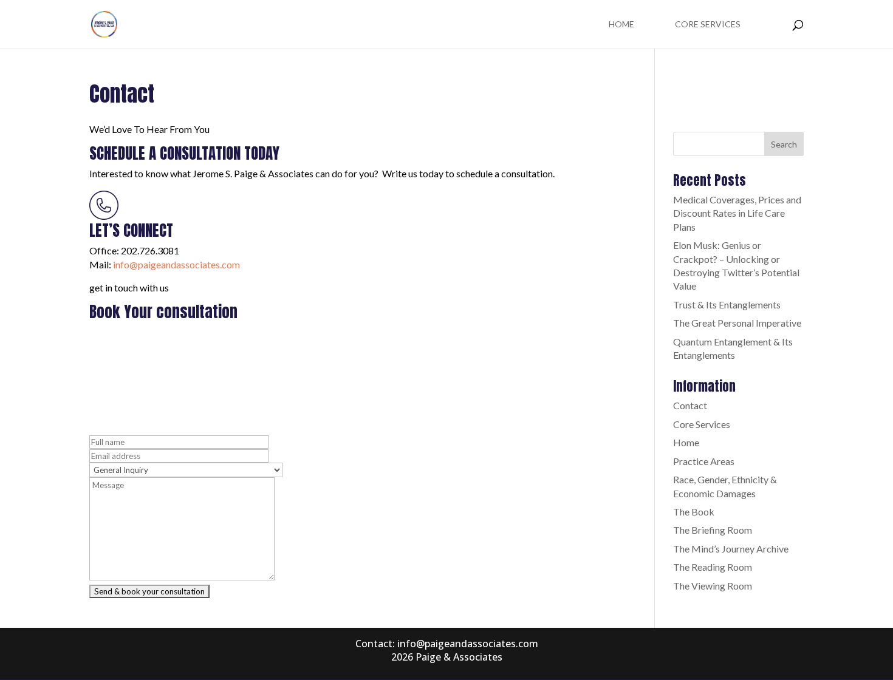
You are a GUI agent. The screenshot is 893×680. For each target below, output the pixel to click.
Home (621, 24)
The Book (693, 511)
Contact (690, 405)
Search (784, 144)
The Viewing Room (712, 585)
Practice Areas (703, 461)
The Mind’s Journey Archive (731, 548)
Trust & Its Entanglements (727, 304)
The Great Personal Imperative (737, 322)
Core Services (708, 24)
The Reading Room (712, 567)
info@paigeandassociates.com (176, 264)
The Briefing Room (712, 530)
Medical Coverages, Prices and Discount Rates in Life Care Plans (737, 213)
